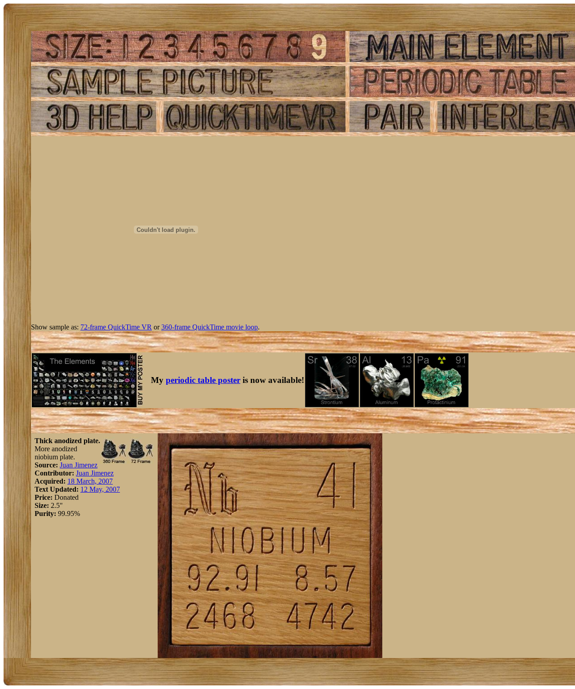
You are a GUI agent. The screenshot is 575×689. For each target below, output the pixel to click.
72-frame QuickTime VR (116, 327)
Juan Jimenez (78, 465)
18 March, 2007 (90, 481)
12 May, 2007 (100, 489)
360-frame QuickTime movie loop (209, 327)
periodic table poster (203, 380)
